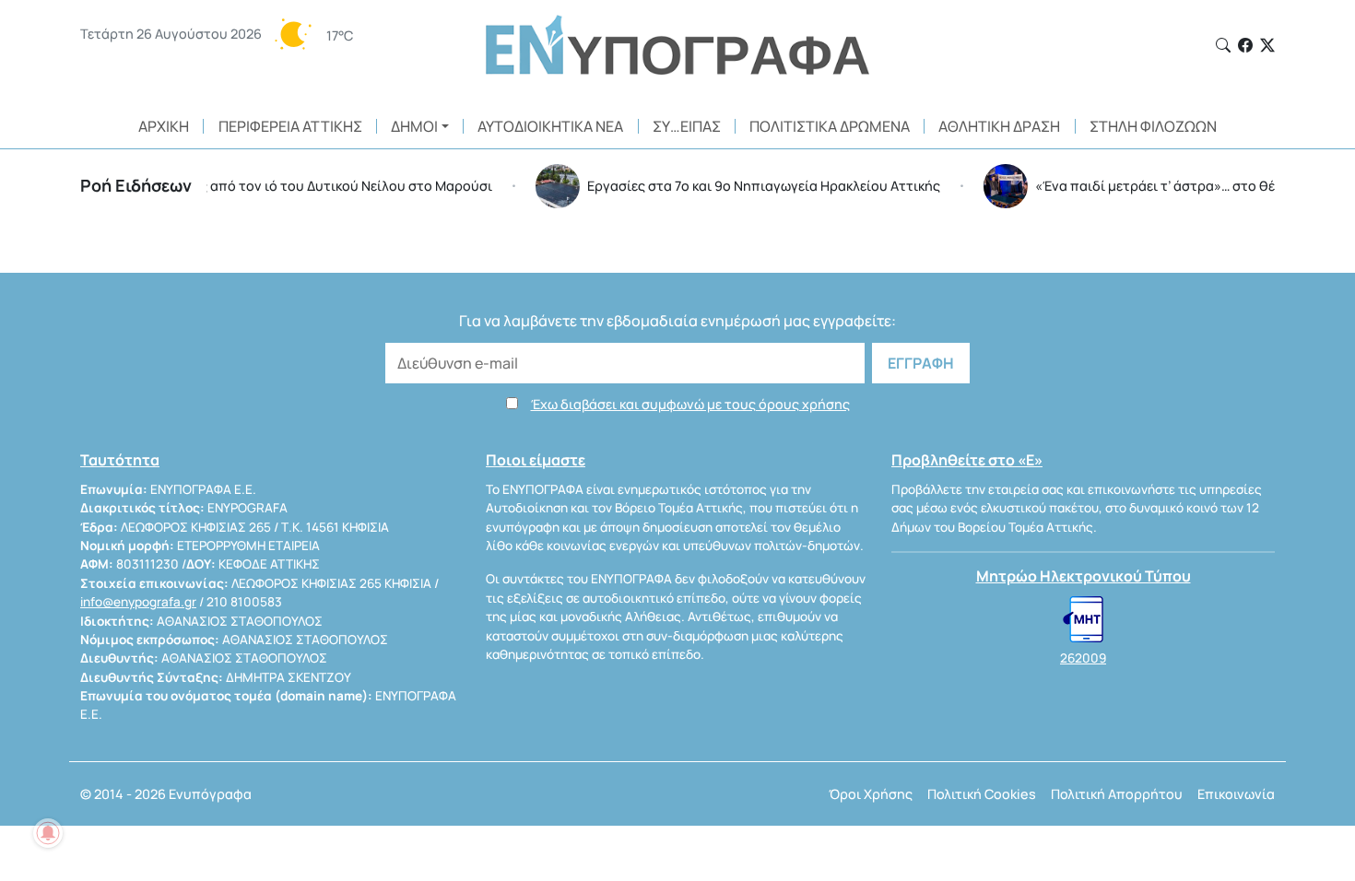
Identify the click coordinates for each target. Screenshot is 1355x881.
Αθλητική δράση (999, 126)
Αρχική (163, 126)
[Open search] (1223, 45)
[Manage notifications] (48, 833)
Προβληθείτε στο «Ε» (967, 460)
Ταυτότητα (119, 460)
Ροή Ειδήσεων (136, 185)
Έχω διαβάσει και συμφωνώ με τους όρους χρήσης (690, 404)
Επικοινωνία (1236, 794)
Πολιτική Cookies (981, 794)
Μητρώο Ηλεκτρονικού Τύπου (1083, 576)
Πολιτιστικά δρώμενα (829, 126)
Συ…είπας (687, 126)
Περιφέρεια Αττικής (290, 126)
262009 (1083, 658)
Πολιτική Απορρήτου (1117, 794)
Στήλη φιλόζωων (1153, 126)
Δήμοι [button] (414, 126)
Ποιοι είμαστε (535, 460)
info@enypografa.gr (138, 601)
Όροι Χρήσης (871, 794)
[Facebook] (1245, 45)
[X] (1267, 45)
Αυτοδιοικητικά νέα (550, 126)
